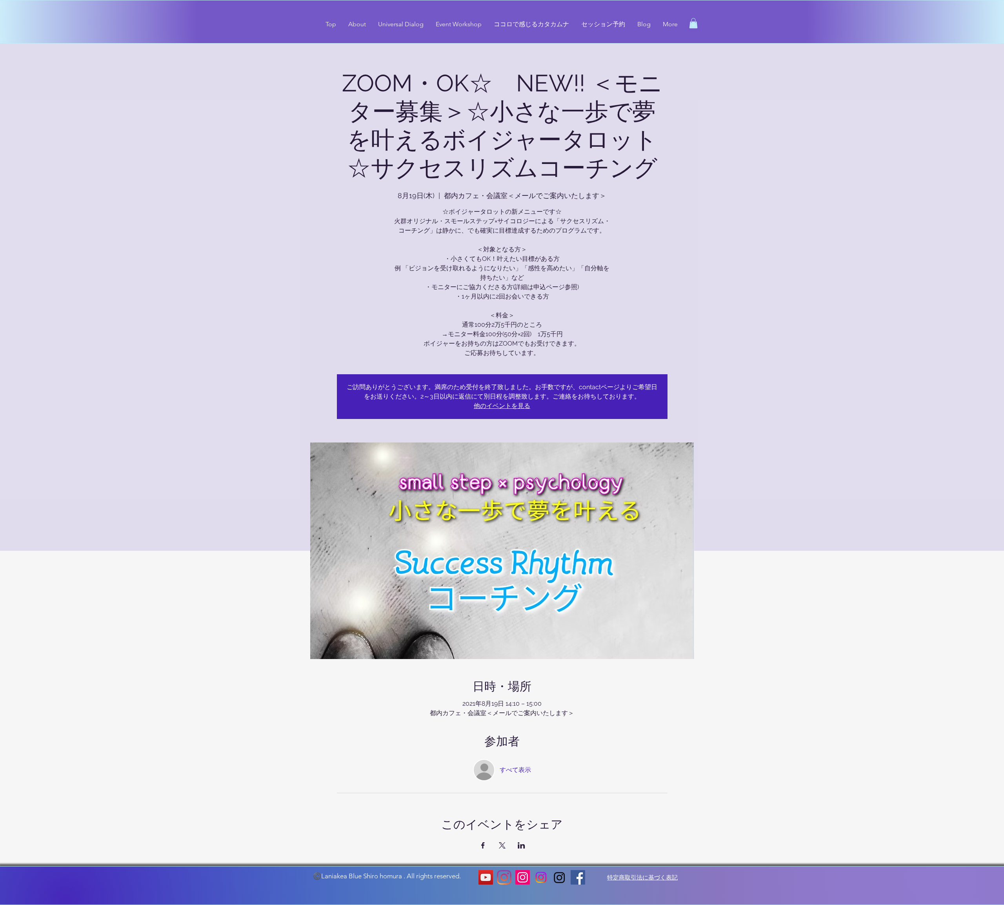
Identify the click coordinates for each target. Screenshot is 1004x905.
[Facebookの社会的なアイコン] (578, 877)
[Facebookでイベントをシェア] (483, 845)
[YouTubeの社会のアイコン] (485, 877)
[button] (693, 23)
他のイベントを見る (502, 406)
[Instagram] (504, 877)
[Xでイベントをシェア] (502, 845)
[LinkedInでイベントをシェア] (521, 845)
